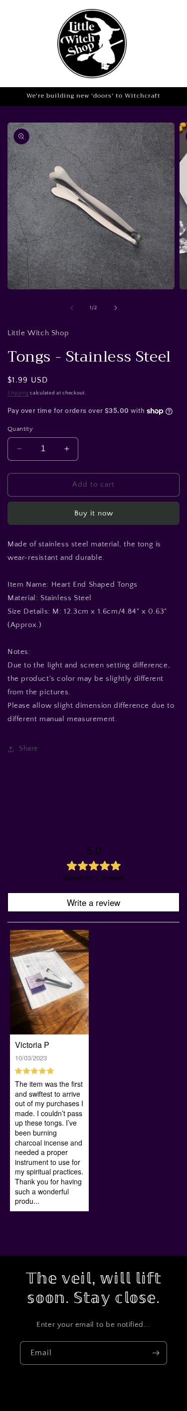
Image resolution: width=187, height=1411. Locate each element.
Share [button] (28, 749)
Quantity (20, 428)
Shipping (18, 393)
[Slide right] (116, 308)
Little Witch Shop (60, 1403)
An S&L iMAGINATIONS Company (129, 1403)
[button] (163, 43)
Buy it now (93, 513)
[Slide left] (72, 308)
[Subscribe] (156, 1353)
